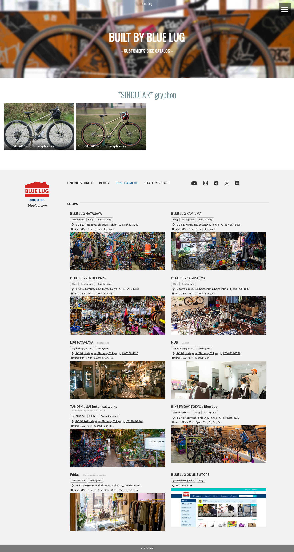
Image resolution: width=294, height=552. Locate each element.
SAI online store (109, 416)
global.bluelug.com (183, 480)
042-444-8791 (184, 485)
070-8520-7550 (231, 353)
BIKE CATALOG (127, 182)
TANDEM (80, 416)
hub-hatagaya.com (183, 348)
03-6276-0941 (133, 485)
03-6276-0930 (230, 417)
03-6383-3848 (134, 421)
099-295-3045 (241, 288)
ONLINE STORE (78, 182)
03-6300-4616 (130, 353)
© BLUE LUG (147, 548)
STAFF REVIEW (155, 182)
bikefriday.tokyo (181, 412)
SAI (94, 416)
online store (78, 480)
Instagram (78, 219)
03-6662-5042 (130, 224)
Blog (90, 219)
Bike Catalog (104, 219)
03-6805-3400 (232, 224)
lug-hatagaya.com (82, 348)
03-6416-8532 (131, 288)
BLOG (103, 182)
